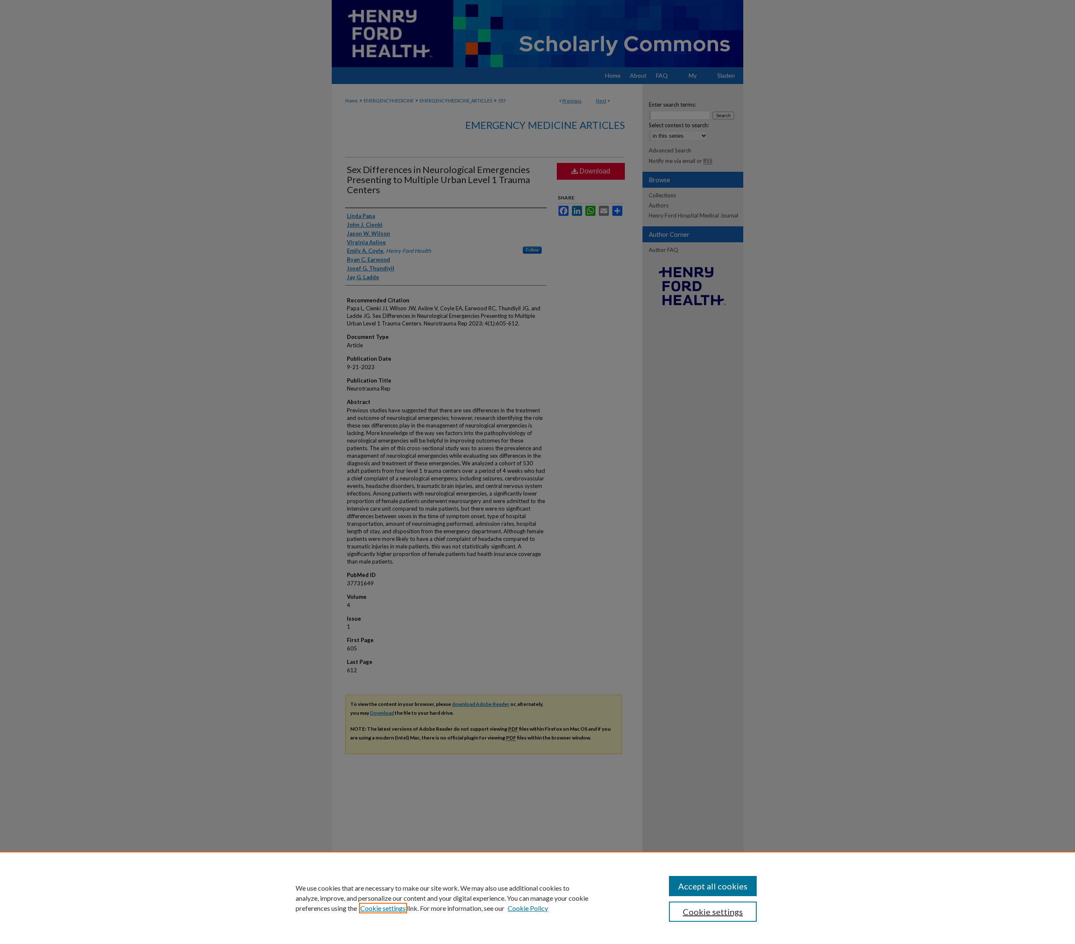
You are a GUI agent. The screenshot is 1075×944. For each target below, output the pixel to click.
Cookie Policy (528, 908)
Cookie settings (383, 908)
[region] (537, 898)
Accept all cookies (712, 886)
